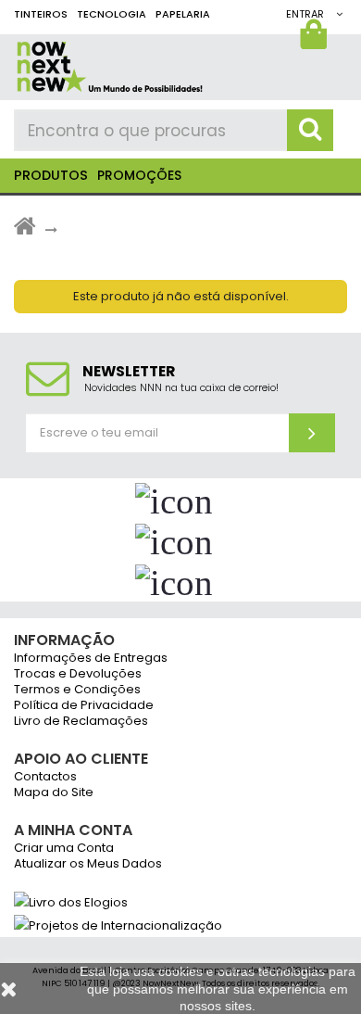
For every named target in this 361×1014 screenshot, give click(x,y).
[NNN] (176, 63)
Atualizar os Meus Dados (88, 864)
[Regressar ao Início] (25, 230)
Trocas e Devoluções (78, 674)
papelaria (183, 13)
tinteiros (41, 13)
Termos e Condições (77, 690)
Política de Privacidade (84, 706)
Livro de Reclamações (81, 721)
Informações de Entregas (91, 658)
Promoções (139, 175)
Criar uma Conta (64, 848)
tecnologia (111, 13)
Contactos (45, 777)
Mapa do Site (53, 793)
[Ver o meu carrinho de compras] (316, 39)
